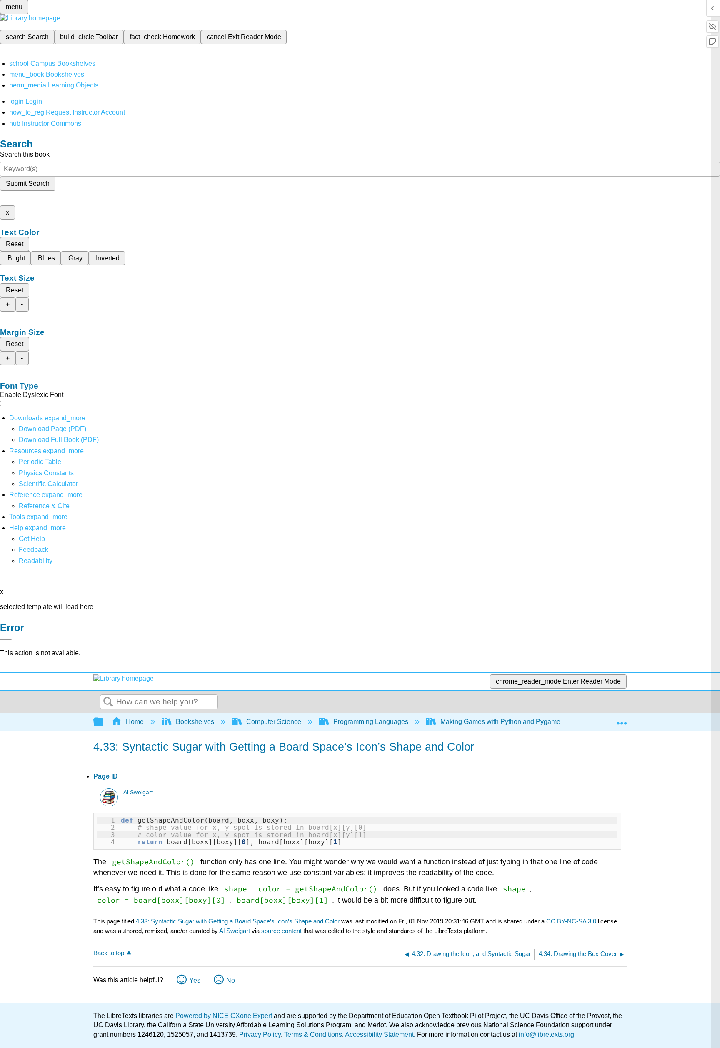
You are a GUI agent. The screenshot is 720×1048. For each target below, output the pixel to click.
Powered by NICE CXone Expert (224, 1015)
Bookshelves (195, 721)
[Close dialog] (6, 639)
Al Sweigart (138, 792)
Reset (14, 243)
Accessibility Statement (379, 1034)
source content (281, 930)
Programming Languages (371, 721)
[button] (33, 549)
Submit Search (28, 183)
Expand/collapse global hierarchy (103, 722)
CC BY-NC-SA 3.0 (571, 921)
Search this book (25, 154)
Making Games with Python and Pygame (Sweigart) (516, 721)
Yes (194, 980)
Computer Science (274, 721)
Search (108, 702)
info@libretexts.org (545, 1034)
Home (134, 721)
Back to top (108, 952)
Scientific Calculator (48, 483)
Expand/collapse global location (622, 719)
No (230, 980)
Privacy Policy (260, 1034)
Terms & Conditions (313, 1034)
